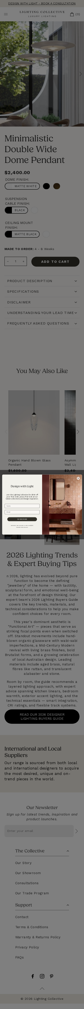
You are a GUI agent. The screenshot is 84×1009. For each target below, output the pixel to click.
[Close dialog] (78, 478)
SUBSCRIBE (22, 519)
